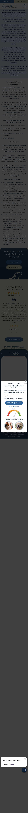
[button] (24, 770)
